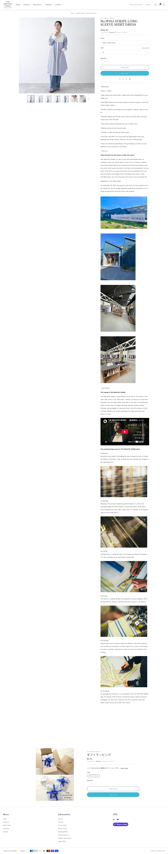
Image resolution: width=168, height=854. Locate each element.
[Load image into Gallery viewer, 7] (82, 98)
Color (102, 38)
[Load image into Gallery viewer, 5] (65, 98)
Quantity (103, 58)
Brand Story (37, 4)
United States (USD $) (136, 4)
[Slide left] (25, 99)
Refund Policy (62, 828)
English (148, 4)
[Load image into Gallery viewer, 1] (31, 98)
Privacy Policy (62, 825)
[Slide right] (88, 99)
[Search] (164, 5)
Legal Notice (62, 841)
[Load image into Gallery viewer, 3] (48, 98)
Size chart (145, 48)
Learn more (124, 768)
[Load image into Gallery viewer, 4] (56, 98)
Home (18, 4)
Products (27, 4)
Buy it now (124, 73)
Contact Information (64, 838)
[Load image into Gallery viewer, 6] (74, 98)
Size (102, 48)
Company (48, 4)
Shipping (111, 32)
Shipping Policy (63, 831)
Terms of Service (63, 835)
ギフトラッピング (99, 755)
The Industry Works (107, 18)
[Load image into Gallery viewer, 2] (39, 98)
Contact (58, 4)
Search (60, 819)
